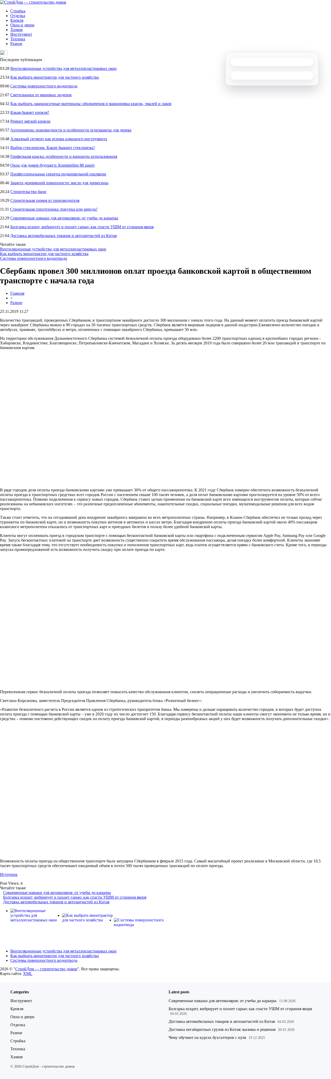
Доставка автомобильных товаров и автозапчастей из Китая (63, 235)
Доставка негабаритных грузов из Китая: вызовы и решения (222, 1029)
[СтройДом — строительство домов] (33, 2)
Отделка (17, 15)
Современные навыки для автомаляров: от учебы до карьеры (64, 218)
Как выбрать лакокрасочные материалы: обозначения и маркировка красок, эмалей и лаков (90, 103)
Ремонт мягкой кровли (30, 121)
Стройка (17, 11)
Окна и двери (22, 25)
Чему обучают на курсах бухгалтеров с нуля (207, 1037)
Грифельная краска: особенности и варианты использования (63, 156)
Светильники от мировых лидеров (41, 95)
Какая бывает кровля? (29, 112)
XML (27, 973)
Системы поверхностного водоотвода (43, 86)
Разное (16, 43)
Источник (9, 874)
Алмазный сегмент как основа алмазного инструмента (58, 139)
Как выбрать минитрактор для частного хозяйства (54, 77)
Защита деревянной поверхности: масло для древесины (59, 183)
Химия (16, 29)
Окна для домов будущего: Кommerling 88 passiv (52, 165)
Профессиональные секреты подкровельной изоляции (58, 174)
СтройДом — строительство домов (46, 969)
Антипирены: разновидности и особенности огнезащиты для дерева (70, 130)
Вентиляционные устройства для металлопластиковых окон (63, 68)
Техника (17, 39)
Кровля (16, 20)
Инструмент (21, 34)
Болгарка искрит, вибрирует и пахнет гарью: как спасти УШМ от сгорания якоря (82, 227)
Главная (17, 293)
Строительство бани (28, 191)
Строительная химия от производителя (44, 200)
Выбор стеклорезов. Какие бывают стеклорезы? (52, 147)
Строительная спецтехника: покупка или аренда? (53, 209)
